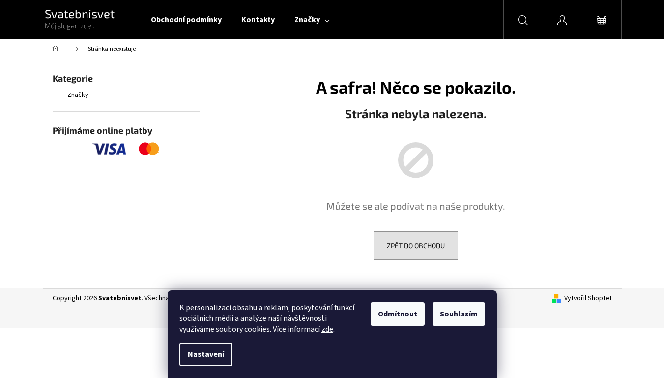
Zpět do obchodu (416, 245)
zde (327, 329)
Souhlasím (459, 314)
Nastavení (206, 354)
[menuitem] (186, 19)
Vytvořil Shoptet (588, 298)
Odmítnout (397, 314)
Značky (77, 95)
